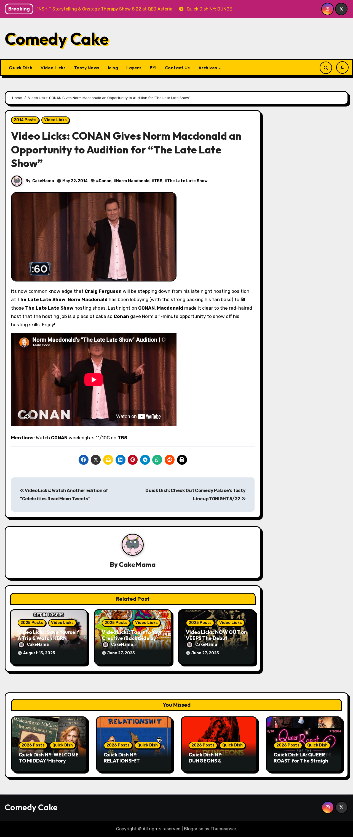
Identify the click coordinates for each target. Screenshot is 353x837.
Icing (113, 67)
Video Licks (53, 67)
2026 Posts (33, 745)
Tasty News (87, 67)
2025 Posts (31, 622)
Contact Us (177, 67)
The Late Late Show (187, 181)
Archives (208, 67)
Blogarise (193, 828)
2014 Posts (25, 120)
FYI (153, 67)
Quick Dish (20, 67)
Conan (105, 181)
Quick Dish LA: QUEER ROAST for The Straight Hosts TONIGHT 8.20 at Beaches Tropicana (302, 763)
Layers (133, 67)
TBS (158, 181)
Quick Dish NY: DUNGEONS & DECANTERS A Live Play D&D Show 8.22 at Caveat (219, 763)
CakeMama (43, 181)
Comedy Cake (57, 38)
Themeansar (223, 828)
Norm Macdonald (132, 181)
